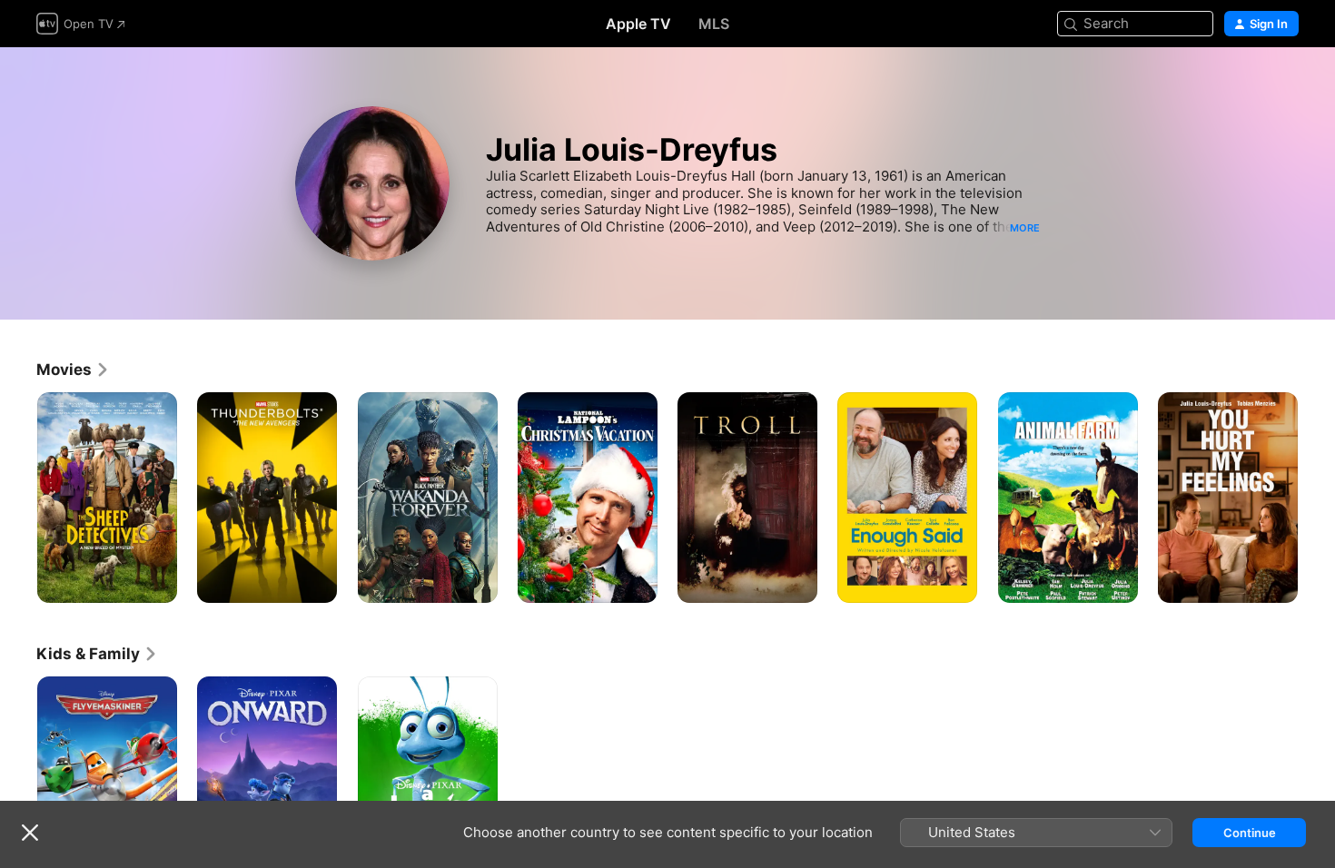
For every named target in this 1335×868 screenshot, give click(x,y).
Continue (1249, 832)
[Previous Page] (18, 498)
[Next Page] (1317, 498)
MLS (713, 24)
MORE (1025, 228)
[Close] (30, 832)
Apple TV (638, 24)
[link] (73, 370)
